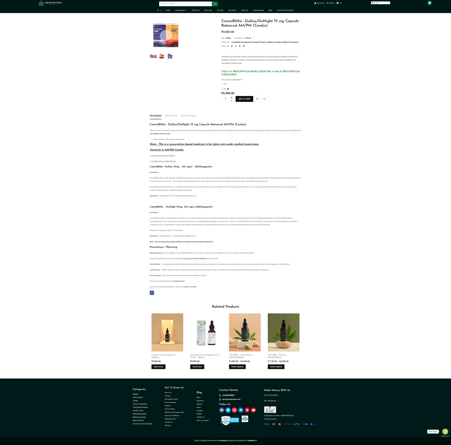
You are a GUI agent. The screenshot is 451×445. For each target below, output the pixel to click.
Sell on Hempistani (271, 395)
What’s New (208, 10)
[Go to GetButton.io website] (445, 436)
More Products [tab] (188, 115)
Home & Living (138, 411)
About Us (168, 392)
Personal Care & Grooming (142, 424)
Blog (199, 392)
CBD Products (138, 397)
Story (198, 397)
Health (199, 414)
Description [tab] (156, 115)
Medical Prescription (290, 42)
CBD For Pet (196, 10)
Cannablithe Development (241, 42)
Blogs (270, 10)
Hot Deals (220, 10)
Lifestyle (200, 411)
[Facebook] (221, 410)
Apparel (135, 394)
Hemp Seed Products (141, 407)
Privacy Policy (170, 409)
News (199, 407)
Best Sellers (232, 10)
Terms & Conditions (172, 415)
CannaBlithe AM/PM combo (160, 134)
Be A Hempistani (270, 401)
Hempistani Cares (171, 399)
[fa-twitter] (232, 46)
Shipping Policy (170, 419)
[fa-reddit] (244, 46)
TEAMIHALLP (252, 440)
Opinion (199, 404)
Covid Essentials (258, 10)
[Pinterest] (247, 410)
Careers (168, 396)
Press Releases (170, 402)
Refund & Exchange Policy (174, 412)
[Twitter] (228, 410)
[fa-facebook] (228, 46)
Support (168, 406)
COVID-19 (200, 417)
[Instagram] (234, 410)
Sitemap (168, 425)
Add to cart (244, 99)
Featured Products (259, 42)
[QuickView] (264, 99)
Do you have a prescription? (231, 80)
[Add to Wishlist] (257, 99)
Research (200, 401)
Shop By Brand (180, 10)
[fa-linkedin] (236, 46)
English (376, 3)
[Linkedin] (240, 410)
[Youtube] (253, 410)
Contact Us (244, 10)
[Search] (215, 4)
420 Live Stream (203, 420)
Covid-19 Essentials (141, 404)
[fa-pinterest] (240, 46)
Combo (168, 10)
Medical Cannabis (275, 42)
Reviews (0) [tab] (171, 115)
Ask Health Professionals (285, 10)
